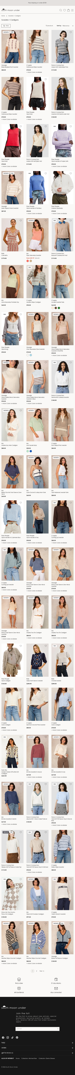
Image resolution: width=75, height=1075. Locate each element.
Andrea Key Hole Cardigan (9, 445)
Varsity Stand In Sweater (58, 914)
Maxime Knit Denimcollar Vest (60, 114)
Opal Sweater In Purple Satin (59, 161)
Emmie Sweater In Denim (8, 819)
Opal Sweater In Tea (32, 537)
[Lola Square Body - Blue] (31, 451)
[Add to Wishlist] (20, 32)
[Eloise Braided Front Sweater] (12, 46)
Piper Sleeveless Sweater (33, 255)
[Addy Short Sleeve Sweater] (37, 660)
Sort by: (59, 25)
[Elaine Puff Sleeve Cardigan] (62, 937)
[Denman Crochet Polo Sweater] (37, 704)
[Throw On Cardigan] (12, 893)
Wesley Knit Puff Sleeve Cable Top (11, 867)
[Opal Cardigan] (12, 660)
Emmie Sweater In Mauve (34, 772)
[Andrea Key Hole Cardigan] (12, 424)
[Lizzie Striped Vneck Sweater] (12, 187)
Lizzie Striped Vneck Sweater (9, 208)
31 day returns (56, 983)
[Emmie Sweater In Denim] (12, 798)
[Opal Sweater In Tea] (37, 516)
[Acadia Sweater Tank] (62, 281)
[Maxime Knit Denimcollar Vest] (62, 93)
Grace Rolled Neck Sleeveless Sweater (10, 398)
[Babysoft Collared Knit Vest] (62, 234)
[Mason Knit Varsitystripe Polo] (62, 46)
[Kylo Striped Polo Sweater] (62, 424)
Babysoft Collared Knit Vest (59, 255)
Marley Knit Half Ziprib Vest (34, 161)
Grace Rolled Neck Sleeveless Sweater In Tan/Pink (60, 350)
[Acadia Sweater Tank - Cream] (52, 308)
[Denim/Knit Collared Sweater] (62, 376)
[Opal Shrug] (12, 328)
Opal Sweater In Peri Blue (33, 208)
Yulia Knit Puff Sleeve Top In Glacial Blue (61, 820)
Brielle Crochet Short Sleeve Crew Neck (11, 493)
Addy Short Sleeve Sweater (34, 681)
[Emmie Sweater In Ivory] (62, 751)
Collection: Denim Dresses (47, 1058)
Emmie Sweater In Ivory (58, 772)
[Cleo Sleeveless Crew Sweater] (37, 328)
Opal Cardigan (5, 681)
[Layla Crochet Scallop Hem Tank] (37, 471)
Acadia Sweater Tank (57, 302)
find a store (19, 983)
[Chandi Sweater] (62, 660)
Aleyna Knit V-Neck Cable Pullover (36, 819)
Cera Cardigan (5, 725)
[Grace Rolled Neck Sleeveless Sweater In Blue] (37, 376)
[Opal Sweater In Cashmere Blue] (12, 516)
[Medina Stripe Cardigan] (37, 281)
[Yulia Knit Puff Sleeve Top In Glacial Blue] (62, 798)
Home (3, 16)
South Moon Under (11, 1067)
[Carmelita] (12, 234)
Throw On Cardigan (7, 914)
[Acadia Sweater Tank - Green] (59, 308)
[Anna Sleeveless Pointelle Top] (12, 281)
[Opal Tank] (37, 93)
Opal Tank (29, 114)
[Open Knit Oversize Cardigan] (37, 893)
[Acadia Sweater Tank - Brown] (56, 308)
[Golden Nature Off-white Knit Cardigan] (12, 751)
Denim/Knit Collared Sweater (60, 397)
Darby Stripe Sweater (57, 867)
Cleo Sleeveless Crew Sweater (35, 349)
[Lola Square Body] (37, 424)
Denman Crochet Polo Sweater (35, 725)
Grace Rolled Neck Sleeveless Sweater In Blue (35, 398)
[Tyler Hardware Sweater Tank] (62, 471)
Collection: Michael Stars (29, 1058)
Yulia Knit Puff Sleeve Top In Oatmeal (37, 867)
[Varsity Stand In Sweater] (62, 893)
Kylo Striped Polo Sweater (59, 445)
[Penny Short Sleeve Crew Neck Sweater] (37, 564)
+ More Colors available (34, 72)
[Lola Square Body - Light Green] (27, 451)
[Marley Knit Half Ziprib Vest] (37, 140)
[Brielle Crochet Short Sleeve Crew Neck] (12, 471)
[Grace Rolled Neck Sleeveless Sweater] (12, 376)
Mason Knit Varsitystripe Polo (59, 67)
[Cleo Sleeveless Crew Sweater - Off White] (27, 355)
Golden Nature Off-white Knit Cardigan (10, 772)
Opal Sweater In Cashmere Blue (10, 537)
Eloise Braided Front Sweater (9, 67)
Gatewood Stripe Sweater (34, 67)
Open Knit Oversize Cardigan (35, 914)
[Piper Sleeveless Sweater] (37, 234)
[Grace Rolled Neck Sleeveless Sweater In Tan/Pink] (62, 328)
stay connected (55, 992)
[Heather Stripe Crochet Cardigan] (12, 937)
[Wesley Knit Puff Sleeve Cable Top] (12, 846)
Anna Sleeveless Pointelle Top (10, 302)
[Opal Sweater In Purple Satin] (62, 140)
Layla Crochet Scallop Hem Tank (36, 492)
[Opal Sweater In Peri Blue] (37, 187)
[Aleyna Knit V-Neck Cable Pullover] (37, 798)
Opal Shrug (4, 349)
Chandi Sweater (56, 681)
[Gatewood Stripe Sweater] (37, 46)
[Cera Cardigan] (12, 704)
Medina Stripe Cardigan (33, 302)
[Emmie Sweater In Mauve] (37, 751)
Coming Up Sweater (57, 537)
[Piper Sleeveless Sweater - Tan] (31, 261)
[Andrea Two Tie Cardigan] (37, 612)
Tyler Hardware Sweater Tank (59, 492)
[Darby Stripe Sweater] (62, 846)
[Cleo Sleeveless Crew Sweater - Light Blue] (31, 355)
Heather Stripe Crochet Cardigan (11, 958)
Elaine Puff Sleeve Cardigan (59, 958)
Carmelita (4, 255)
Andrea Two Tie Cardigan (34, 633)
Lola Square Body (31, 445)
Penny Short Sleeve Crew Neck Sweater (35, 585)
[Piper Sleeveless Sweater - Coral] (27, 261)
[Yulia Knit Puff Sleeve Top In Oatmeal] (37, 846)
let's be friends (19, 992)
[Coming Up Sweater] (62, 516)
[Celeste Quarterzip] (62, 187)
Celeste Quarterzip (57, 208)
